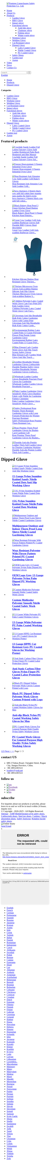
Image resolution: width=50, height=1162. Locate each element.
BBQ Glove (17, 20)
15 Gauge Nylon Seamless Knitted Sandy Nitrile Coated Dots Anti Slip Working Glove (27, 481)
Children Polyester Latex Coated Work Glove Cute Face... (26, 309)
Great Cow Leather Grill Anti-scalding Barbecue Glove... (25, 231)
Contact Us (12, 67)
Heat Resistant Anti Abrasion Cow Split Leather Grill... (27, 185)
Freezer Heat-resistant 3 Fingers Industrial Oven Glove (26, 170)
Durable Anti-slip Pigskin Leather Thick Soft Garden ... (27, 451)
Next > (8, 751)
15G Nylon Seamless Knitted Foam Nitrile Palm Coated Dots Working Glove (27, 505)
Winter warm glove (26, 35)
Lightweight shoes (9, 816)
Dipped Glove (18, 45)
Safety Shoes (18, 55)
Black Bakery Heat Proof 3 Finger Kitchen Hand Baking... (27, 214)
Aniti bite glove (24, 28)
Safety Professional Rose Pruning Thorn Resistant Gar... (27, 422)
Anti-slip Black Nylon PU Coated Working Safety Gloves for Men (26, 718)
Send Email (6, 826)
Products (10, 15)
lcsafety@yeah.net (15, 770)
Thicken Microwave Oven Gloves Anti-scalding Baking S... (27, 295)
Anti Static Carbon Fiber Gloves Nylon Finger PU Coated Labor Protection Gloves (26, 673)
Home (9, 10)
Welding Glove (19, 40)
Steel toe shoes (24, 816)
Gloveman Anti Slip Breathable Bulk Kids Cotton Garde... (26, 324)
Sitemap (4, 814)
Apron (15, 60)
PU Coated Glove (25, 53)
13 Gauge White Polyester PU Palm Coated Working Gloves (27, 625)
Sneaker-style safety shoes (32, 814)
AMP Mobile (15, 814)
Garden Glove (18, 18)
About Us (11, 13)
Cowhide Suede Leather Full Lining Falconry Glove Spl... (25, 158)
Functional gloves (20, 25)
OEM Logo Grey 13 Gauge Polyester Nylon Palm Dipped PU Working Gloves (27, 580)
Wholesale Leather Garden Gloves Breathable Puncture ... (27, 385)
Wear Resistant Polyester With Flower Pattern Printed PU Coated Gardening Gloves (26, 555)
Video (9, 63)
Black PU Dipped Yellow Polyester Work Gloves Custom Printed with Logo (27, 696)
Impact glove (18, 23)
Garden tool (17, 58)
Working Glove (19, 38)
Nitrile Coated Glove (27, 50)
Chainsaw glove (25, 30)
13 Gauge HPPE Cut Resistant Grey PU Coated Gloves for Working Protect (27, 649)
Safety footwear (24, 819)
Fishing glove (24, 33)
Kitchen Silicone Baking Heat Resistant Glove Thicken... (25, 280)
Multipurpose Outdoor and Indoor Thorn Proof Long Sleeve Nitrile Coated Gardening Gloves (27, 530)
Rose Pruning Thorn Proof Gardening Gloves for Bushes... (26, 436)
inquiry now (6, 809)
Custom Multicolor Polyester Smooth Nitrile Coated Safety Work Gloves (26, 605)
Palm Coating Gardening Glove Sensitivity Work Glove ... (26, 402)
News (9, 65)
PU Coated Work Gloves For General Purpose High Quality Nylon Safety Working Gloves (27, 741)
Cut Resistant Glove (21, 43)
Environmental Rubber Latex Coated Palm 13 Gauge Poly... (25, 341)
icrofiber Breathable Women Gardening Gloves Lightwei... (25, 370)
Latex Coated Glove (27, 48)
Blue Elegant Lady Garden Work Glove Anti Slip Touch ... (26, 356)
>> (13, 751)
